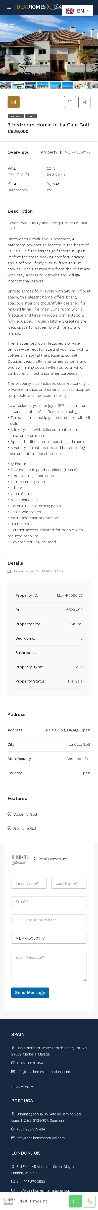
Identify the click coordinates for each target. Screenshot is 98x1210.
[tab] (14, 102)
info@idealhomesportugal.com (41, 1138)
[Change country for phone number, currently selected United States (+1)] (17, 920)
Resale (30, 116)
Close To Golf (25, 814)
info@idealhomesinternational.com (44, 1072)
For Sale (16, 116)
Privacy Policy (22, 1087)
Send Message (30, 992)
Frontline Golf (25, 828)
